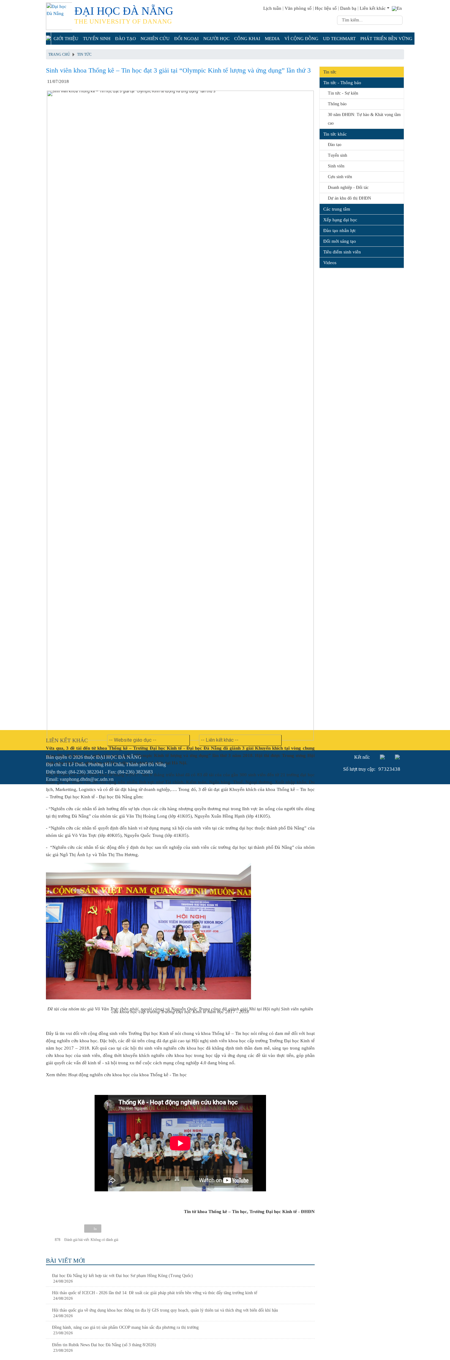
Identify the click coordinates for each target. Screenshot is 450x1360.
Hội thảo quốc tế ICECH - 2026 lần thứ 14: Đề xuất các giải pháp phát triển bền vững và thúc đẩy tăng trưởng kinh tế (154, 1293)
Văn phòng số (298, 8)
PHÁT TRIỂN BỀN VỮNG (386, 38)
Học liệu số (326, 8)
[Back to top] (433, 1343)
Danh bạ (348, 8)
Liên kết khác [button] (373, 8)
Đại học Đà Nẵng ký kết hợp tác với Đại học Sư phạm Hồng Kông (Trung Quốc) (122, 1275)
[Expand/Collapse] (400, 81)
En (399, 8)
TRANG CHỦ (59, 54)
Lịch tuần (272, 8)
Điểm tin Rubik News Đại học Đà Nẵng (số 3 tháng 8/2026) (104, 1345)
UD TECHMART (339, 38)
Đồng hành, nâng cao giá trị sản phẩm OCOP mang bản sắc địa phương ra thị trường (125, 1327)
